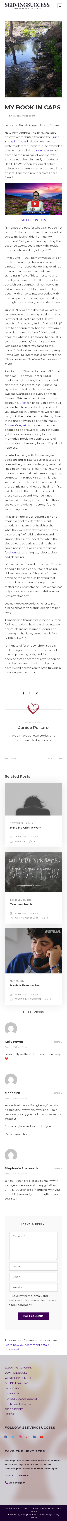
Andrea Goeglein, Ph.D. (28, 837)
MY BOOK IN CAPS (33, 220)
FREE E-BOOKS (14, 1409)
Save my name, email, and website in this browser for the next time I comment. (33, 1300)
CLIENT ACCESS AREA (18, 1403)
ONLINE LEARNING (16, 1383)
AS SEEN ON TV (14, 1393)
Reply (57, 1041)
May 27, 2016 (17, 981)
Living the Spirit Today (22, 116)
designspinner (29, 1514)
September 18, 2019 (21, 823)
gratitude (35, 999)
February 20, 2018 (20, 900)
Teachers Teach (21, 904)
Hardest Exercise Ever (25, 985)
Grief (22, 402)
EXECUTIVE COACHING (19, 1367)
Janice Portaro (33, 727)
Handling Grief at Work (25, 827)
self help (20, 841)
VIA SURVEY (12, 1388)
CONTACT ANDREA (16, 1475)
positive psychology (26, 918)
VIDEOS (9, 1414)
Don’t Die (42, 150)
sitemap (45, 1508)
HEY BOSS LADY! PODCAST (21, 1398)
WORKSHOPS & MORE (18, 1378)
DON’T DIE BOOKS (16, 1372)
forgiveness (12, 552)
